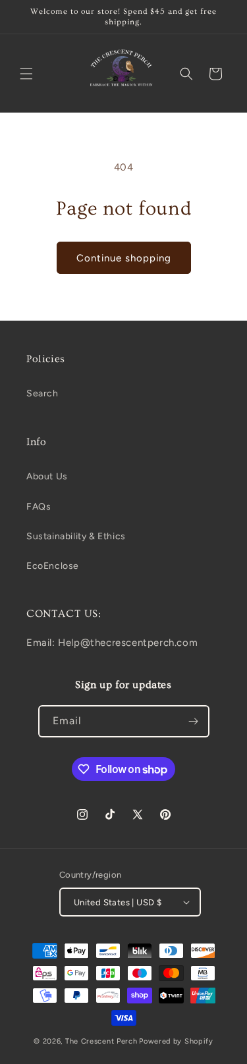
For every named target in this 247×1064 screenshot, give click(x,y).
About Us (47, 476)
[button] (26, 73)
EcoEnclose (52, 566)
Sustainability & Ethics (76, 536)
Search (42, 393)
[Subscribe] (193, 721)
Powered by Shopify (176, 1041)
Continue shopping (123, 258)
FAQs (38, 506)
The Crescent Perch (101, 1041)
